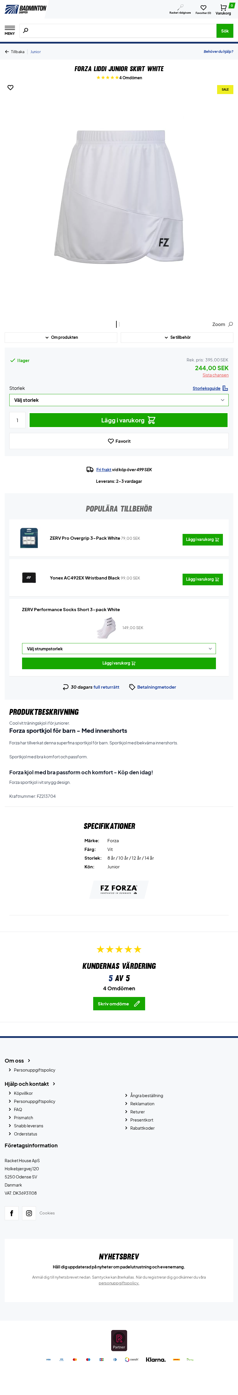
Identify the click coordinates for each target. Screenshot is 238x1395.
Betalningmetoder (156, 687)
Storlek (17, 388)
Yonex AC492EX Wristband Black (85, 577)
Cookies (47, 1213)
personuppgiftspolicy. (119, 1283)
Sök (225, 30)
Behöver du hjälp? (218, 51)
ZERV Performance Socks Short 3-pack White (71, 609)
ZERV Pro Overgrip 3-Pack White (85, 538)
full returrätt (106, 687)
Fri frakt (103, 469)
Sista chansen (216, 374)
